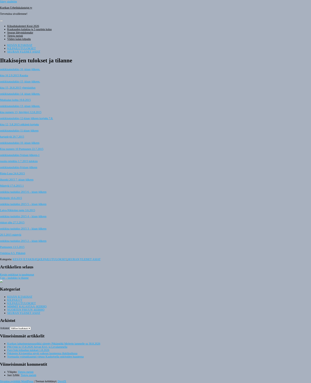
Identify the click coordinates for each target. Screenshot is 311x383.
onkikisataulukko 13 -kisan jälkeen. (20, 106)
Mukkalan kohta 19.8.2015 (15, 99)
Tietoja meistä (15, 35)
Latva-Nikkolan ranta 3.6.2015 (17, 210)
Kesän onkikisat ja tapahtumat (17, 274)
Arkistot (4, 328)
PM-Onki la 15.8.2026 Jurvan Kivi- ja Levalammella (37, 346)
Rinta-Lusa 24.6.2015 (12, 173)
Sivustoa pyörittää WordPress (16, 381)
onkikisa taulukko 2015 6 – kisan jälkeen (23, 191)
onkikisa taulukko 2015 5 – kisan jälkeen (23, 204)
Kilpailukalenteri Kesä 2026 (23, 26)
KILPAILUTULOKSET (21, 48)
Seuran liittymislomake (20, 32)
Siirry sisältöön (8, 1)
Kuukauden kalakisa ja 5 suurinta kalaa (29, 29)
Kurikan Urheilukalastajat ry (16, 7)
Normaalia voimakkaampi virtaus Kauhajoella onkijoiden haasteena (45, 356)
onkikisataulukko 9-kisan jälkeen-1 (20, 155)
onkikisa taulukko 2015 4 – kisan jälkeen (23, 216)
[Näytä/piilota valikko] (1, 20)
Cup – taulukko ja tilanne (14, 277)
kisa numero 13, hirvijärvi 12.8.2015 (20, 112)
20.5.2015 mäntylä (10, 234)
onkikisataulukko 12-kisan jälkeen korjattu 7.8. (26, 118)
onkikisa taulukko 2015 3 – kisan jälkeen (23, 228)
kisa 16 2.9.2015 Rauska (14, 75)
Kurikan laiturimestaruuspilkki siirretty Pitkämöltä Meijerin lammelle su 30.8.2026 (53, 343)
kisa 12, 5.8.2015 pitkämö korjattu (19, 124)
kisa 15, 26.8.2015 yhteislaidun (17, 87)
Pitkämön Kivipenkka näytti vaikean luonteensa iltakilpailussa (42, 353)
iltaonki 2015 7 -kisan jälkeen (16, 179)
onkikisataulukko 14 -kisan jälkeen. (20, 93)
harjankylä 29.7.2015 (12, 136)
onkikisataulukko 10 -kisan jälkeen (19, 142)
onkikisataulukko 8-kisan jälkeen (18, 167)
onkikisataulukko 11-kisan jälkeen (19, 130)
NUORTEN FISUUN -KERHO (25, 309)
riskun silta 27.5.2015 (12, 222)
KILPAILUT (14, 300)
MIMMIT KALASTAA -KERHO (27, 306)
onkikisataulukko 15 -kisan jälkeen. (20, 81)
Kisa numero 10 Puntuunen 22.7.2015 (21, 148)
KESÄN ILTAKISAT (19, 45)
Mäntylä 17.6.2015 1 (12, 185)
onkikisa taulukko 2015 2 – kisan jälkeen (23, 240)
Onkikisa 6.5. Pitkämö (12, 253)
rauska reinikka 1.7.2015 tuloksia (19, 161)
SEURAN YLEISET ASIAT (23, 51)
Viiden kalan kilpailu (19, 39)
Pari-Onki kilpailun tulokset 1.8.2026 (28, 350)
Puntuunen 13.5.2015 (12, 247)
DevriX (62, 381)
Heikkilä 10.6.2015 (11, 198)
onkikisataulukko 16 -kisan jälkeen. (20, 69)
